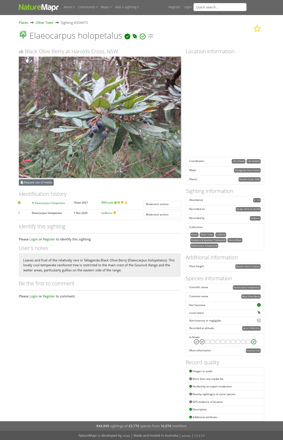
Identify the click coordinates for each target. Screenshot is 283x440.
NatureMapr (234, 240)
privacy (186, 435)
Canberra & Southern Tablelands (208, 240)
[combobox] (228, 7)
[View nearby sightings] (150, 35)
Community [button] (86, 7)
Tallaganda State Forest (247, 170)
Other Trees (44, 22)
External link (253, 350)
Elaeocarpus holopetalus (50, 203)
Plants (23, 22)
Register (174, 7)
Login (188, 7)
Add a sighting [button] (126, 7)
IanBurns (107, 213)
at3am (126, 435)
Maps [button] (105, 7)
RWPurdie (107, 202)
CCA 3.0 (199, 435)
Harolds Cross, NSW (249, 179)
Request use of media (37, 182)
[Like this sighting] (21, 51)
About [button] (68, 7)
